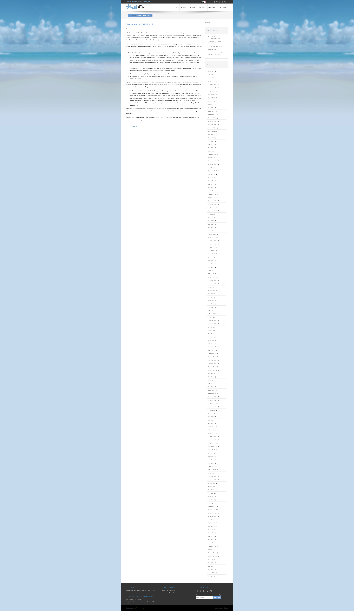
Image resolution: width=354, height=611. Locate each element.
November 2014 (212, 363)
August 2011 (211, 490)
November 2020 (212, 124)
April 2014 (210, 387)
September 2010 (212, 523)
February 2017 (212, 274)
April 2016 (210, 307)
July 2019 (210, 177)
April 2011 (210, 503)
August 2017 (211, 254)
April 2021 (210, 108)
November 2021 (212, 88)
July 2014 (210, 377)
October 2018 (211, 207)
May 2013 (210, 420)
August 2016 (211, 294)
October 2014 (211, 367)
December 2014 (212, 360)
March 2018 (211, 230)
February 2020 (212, 154)
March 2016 (211, 310)
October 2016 (211, 287)
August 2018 (211, 214)
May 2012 (210, 460)
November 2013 (212, 400)
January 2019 (211, 197)
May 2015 (210, 343)
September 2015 (212, 330)
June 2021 (211, 104)
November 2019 (212, 164)
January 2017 (211, 277)
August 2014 (211, 373)
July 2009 (210, 559)
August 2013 (211, 410)
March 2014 (211, 390)
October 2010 (211, 519)
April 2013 (210, 423)
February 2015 (212, 353)
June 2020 (211, 141)
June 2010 (211, 533)
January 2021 (211, 118)
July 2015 (210, 337)
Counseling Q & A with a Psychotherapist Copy (214, 37)
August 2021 (211, 98)
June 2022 (211, 71)
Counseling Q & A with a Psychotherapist (214, 42)
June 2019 (211, 181)
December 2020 (212, 121)
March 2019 (211, 191)
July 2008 (210, 576)
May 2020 (210, 144)
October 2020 (211, 128)
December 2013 (212, 397)
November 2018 (212, 204)
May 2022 (210, 74)
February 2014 (212, 393)
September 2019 (212, 171)
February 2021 (212, 114)
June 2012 (211, 456)
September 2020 (212, 131)
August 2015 (211, 333)
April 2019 (210, 187)
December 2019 (212, 161)
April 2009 (210, 569)
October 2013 (211, 403)
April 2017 (210, 267)
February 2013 (212, 430)
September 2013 (212, 406)
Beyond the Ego (212, 49)
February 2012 (212, 470)
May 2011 (210, 499)
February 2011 (212, 506)
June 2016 (211, 300)
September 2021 (212, 94)
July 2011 (210, 493)
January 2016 (211, 317)
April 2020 (210, 147)
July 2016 (210, 297)
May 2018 (210, 224)
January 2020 (211, 157)
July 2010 (210, 529)
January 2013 (211, 433)
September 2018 (212, 211)
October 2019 (211, 167)
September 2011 (212, 486)
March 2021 (211, 111)
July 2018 (210, 217)
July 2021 (210, 101)
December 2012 (212, 436)
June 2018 (211, 221)
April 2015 (210, 347)
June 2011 (210, 496)
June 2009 (211, 563)
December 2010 (212, 513)
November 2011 (212, 480)
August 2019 (211, 174)
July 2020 (210, 137)
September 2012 (212, 446)
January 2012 (211, 473)
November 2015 (212, 323)
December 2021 (212, 84)
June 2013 (211, 416)
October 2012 (211, 443)
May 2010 (210, 536)
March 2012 (211, 466)
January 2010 (211, 549)
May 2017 (210, 264)
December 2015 (212, 320)
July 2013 (210, 413)
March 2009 (211, 573)
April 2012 (210, 463)
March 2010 (211, 543)
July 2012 (210, 453)
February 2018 (212, 234)
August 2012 (211, 450)
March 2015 (211, 350)
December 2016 (212, 280)
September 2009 (212, 556)
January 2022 (211, 81)
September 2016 (212, 290)
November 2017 (212, 244)
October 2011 (211, 483)
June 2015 (211, 340)
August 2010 (211, 526)
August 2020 (211, 134)
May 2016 (210, 304)
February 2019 (212, 194)
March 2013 (211, 426)
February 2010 (212, 546)
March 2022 (211, 78)
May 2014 (210, 383)
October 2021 (211, 91)
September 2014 (212, 370)
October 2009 (211, 553)
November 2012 (212, 440)
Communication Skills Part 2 (139, 24)
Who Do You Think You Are (215, 46)
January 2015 (211, 357)
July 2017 (210, 257)
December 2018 (212, 201)
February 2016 (212, 313)
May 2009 (210, 566)
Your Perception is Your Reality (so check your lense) (216, 53)
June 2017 (211, 260)
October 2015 (211, 327)
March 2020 (211, 151)
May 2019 (210, 184)
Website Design (130, 608)
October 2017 (211, 247)
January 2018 (211, 237)
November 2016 (212, 284)
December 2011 (212, 476)
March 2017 (211, 270)
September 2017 (212, 250)
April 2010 (210, 539)
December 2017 (212, 240)
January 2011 (211, 509)
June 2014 (211, 380)
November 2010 (212, 516)
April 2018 (210, 227)
